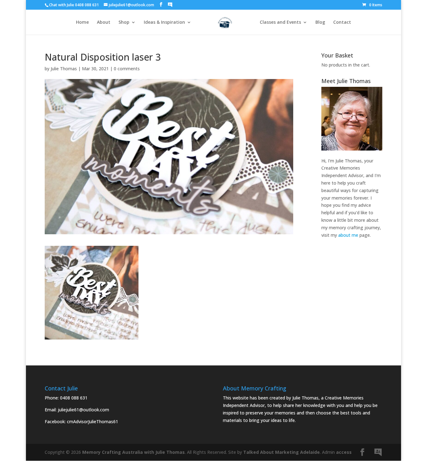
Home (82, 22)
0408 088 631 (74, 398)
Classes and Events (280, 22)
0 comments (127, 69)
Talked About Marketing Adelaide (281, 452)
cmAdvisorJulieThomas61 (92, 421)
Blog (320, 22)
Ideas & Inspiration (164, 22)
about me (348, 235)
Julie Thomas (64, 69)
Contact (342, 22)
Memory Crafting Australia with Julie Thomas (133, 452)
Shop (123, 22)
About (103, 22)
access (344, 452)
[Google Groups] (170, 4)
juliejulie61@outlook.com (83, 410)
